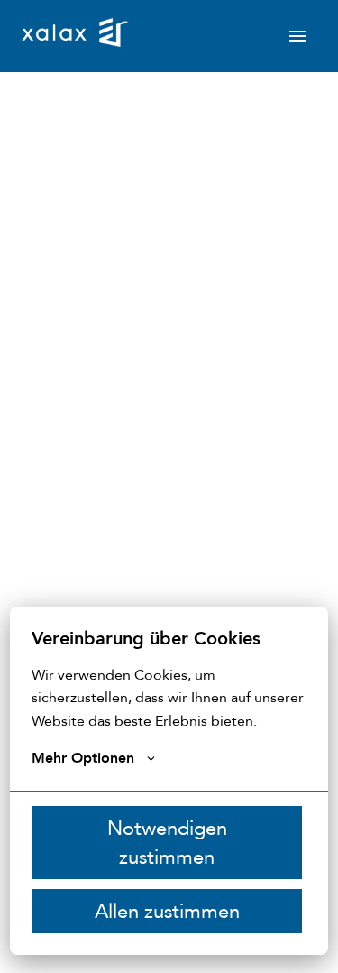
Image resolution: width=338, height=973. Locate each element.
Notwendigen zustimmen (167, 843)
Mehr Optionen (83, 758)
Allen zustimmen (167, 911)
